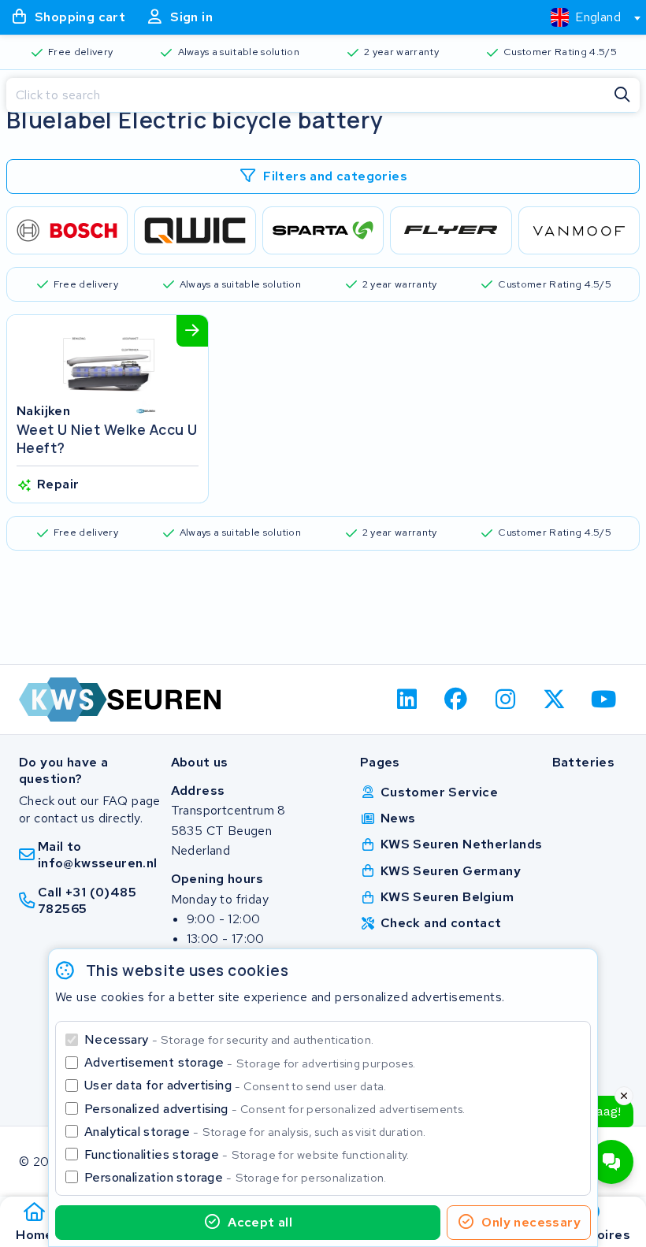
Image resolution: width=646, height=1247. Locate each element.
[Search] (622, 95)
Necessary (228, 1039)
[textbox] (586, 17)
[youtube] (604, 699)
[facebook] (456, 699)
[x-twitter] (555, 699)
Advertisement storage (250, 1062)
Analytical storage (255, 1131)
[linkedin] (407, 699)
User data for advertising (235, 1085)
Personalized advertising (274, 1108)
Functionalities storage (247, 1154)
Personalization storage (235, 1177)
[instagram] (505, 699)
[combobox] (589, 17)
